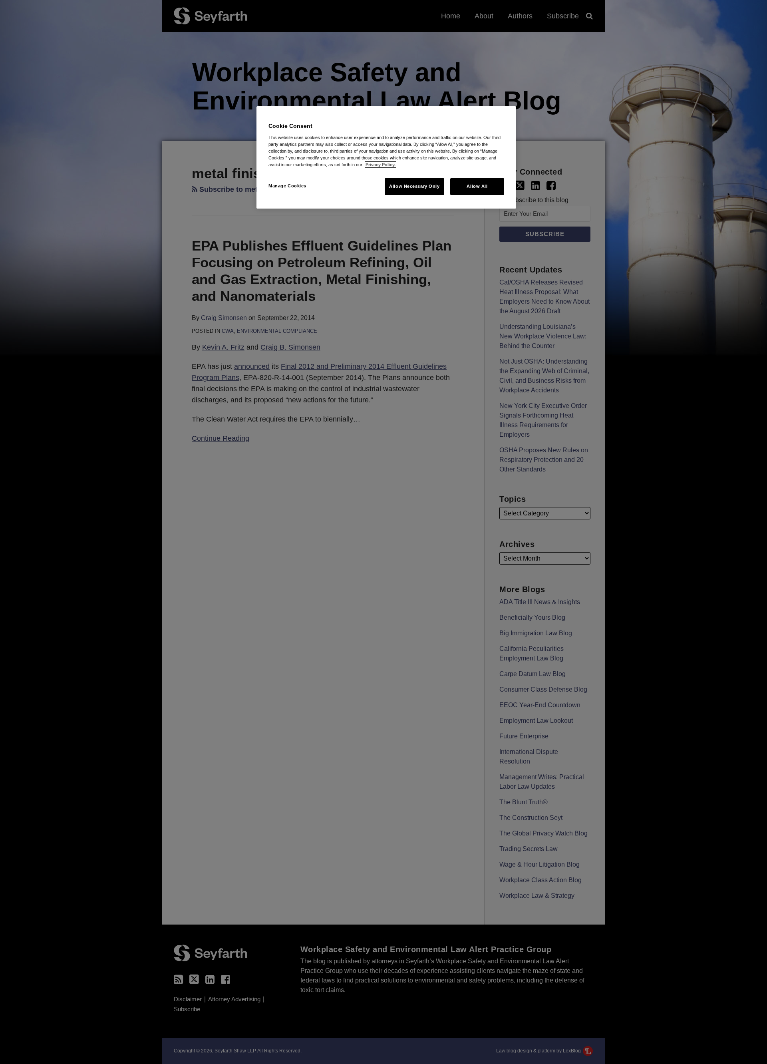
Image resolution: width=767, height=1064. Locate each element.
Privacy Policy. (380, 164)
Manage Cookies (287, 185)
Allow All (477, 186)
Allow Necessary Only (414, 186)
